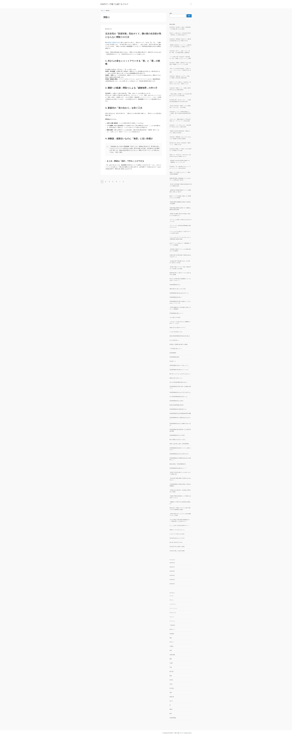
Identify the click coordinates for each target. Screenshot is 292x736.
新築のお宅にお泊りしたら (176, 378)
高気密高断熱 (173, 352)
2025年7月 (172, 567)
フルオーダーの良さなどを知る (177, 534)
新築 (171, 675)
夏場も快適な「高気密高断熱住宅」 (178, 464)
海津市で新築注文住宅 (114, 42)
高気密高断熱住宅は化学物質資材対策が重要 (180, 413)
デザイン (172, 600)
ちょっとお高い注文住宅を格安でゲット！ (180, 525)
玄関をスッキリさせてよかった (177, 529)
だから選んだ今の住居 (175, 317)
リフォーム (172, 621)
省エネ (171, 701)
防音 (171, 713)
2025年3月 (172, 579)
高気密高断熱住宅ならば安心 (176, 400)
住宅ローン (172, 629)
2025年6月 (172, 571)
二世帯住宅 (172, 625)
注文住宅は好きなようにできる (177, 538)
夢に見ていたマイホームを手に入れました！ (180, 373)
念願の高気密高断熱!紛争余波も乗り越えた (180, 336)
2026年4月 (172, 562)
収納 (171, 637)
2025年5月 (172, 575)
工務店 (171, 663)
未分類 (171, 679)
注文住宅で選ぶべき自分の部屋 (177, 550)
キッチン (172, 595)
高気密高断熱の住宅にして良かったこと (179, 365)
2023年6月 (172, 583)
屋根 (171, 658)
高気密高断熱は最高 (174, 357)
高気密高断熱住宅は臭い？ (176, 297)
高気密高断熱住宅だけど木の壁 (177, 435)
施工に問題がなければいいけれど (178, 439)
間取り (171, 709)
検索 (171, 13)
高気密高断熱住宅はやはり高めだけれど (179, 453)
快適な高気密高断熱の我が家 (176, 405)
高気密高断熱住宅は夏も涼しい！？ (178, 468)
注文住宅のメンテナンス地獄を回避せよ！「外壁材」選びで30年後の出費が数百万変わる (180, 113)
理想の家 (172, 696)
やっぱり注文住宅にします (176, 331)
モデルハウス (173, 612)
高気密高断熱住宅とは (175, 284)
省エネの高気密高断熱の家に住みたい (179, 382)
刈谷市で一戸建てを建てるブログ (114, 4)
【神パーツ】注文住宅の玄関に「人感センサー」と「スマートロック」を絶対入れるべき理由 (180, 70)
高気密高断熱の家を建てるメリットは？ (179, 369)
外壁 (171, 650)
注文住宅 (172, 688)
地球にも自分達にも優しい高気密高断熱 (179, 443)
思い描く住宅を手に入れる (176, 542)
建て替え (172, 671)
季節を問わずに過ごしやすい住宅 (178, 288)
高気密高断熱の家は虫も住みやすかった (179, 293)
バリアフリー (173, 604)
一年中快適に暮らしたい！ (176, 348)
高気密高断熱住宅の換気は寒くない (178, 409)
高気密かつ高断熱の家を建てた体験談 (179, 344)
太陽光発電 (172, 654)
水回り (171, 684)
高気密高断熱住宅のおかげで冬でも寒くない (180, 392)
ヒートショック (173, 608)
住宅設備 (172, 633)
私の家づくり (173, 361)
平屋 (171, 667)
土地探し (172, 646)
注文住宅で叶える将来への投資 (177, 546)
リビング (172, 616)
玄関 (171, 692)
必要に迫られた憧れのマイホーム (178, 327)
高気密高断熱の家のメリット (176, 313)
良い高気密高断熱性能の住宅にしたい (179, 396)
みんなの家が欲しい (174, 340)
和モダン (172, 642)
